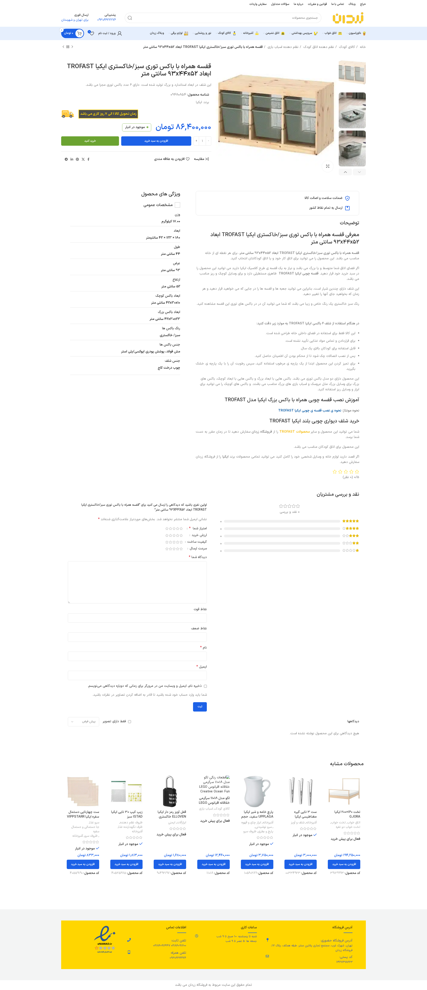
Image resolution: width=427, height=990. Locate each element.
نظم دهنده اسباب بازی (282, 47)
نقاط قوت (200, 609)
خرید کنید (90, 141)
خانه (362, 47)
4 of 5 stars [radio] (170, 528)
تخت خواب (338, 822)
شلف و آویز (297, 822)
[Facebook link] (88, 159)
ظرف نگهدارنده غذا (131, 827)
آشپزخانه (311, 822)
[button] (344, 864)
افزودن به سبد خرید (156, 141)
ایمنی (171, 822)
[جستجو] (130, 18)
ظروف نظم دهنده (131, 822)
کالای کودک (346, 47)
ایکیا (199, 102)
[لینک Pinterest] (77, 159)
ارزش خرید (199, 536)
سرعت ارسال (198, 549)
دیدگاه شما (198, 557)
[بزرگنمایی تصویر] (327, 166)
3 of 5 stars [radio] (174, 528)
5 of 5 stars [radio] (167, 528)
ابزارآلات (181, 822)
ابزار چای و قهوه (251, 822)
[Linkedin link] (72, 159)
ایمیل (201, 666)
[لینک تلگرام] (66, 159)
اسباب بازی (206, 809)
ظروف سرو (249, 831)
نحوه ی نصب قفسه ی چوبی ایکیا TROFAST (309, 410)
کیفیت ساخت (196, 542)
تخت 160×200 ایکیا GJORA (347, 814)
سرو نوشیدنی (263, 827)
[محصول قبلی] (72, 47)
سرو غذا (94, 822)
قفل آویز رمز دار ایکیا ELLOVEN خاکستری (172, 814)
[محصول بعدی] (63, 47)
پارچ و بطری (265, 831)
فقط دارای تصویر (114, 721)
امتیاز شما (198, 529)
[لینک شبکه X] (83, 159)
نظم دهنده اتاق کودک (318, 47)
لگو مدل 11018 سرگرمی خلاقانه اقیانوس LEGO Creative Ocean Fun (214, 803)
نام (203, 647)
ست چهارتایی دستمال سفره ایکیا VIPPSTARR (83, 814)
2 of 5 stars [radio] (177, 528)
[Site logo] (348, 17)
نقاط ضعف (199, 628)
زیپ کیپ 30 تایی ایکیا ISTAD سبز (127, 814)
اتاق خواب (353, 822)
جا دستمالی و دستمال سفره (85, 829)
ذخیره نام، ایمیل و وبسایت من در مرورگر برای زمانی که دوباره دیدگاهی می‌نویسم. (145, 686)
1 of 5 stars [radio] (181, 528)
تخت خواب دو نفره (348, 827)
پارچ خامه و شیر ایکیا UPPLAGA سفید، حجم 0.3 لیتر (257, 817)
